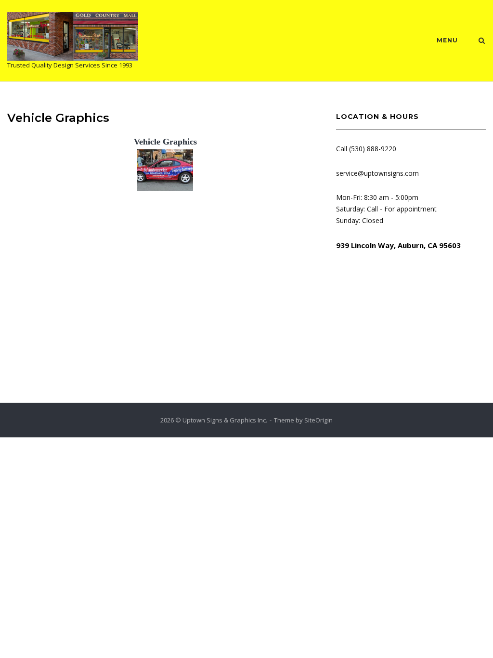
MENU (447, 40)
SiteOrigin (318, 420)
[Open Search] (482, 41)
